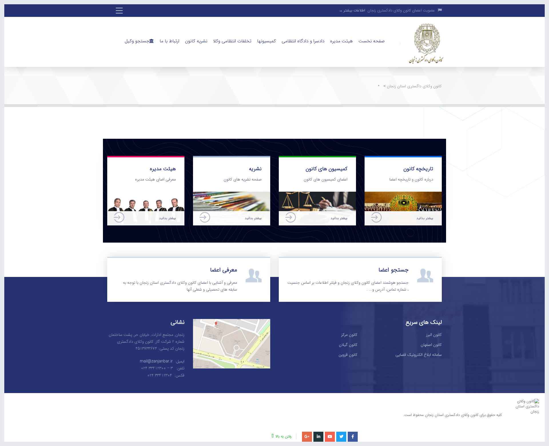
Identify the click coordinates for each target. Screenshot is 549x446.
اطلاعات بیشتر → (352, 10)
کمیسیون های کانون (326, 169)
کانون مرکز (349, 335)
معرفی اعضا (223, 269)
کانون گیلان (348, 345)
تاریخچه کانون (418, 169)
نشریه (255, 169)
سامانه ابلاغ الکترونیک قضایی (418, 355)
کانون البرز (434, 335)
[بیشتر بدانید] (145, 195)
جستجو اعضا (394, 269)
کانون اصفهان (431, 345)
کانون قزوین (348, 355)
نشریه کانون (196, 41)
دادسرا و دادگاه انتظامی (303, 41)
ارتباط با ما (169, 41)
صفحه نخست (372, 41)
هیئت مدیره (341, 41)
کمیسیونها (266, 41)
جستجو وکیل (137, 41)
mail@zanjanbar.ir (156, 361)
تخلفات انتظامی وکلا (232, 41)
